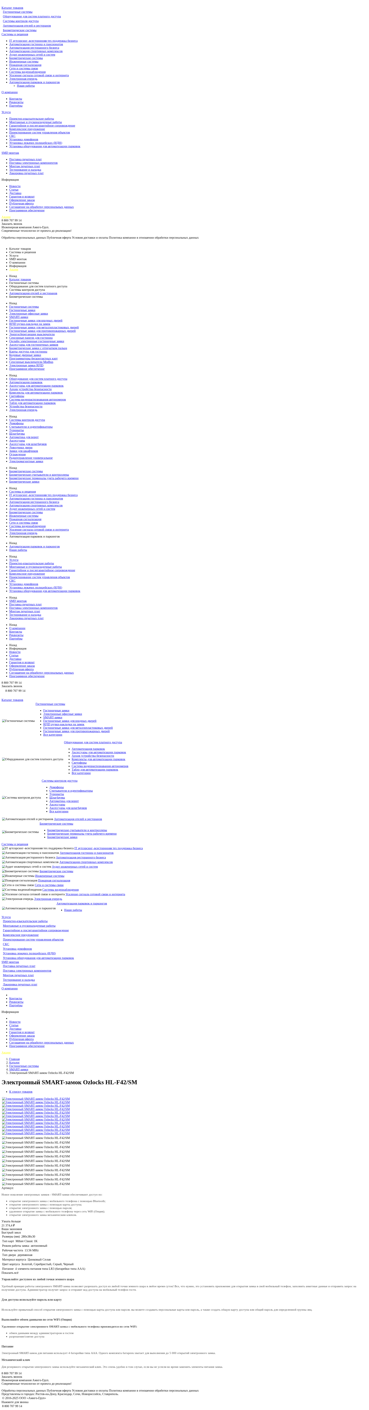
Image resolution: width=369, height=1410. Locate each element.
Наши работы (26, 85)
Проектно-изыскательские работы (31, 118)
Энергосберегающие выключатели (32, 334)
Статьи (13, 189)
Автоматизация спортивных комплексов (36, 51)
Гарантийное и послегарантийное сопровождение (42, 125)
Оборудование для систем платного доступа (32, 16)
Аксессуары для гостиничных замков (33, 344)
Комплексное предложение (27, 129)
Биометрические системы (20, 30)
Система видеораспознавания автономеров (37, 399)
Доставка (15, 193)
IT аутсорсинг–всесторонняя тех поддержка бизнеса (43, 40)
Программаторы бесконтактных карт (33, 358)
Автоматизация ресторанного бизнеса (34, 47)
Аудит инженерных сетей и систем (32, 54)
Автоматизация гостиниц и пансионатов (36, 44)
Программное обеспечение (27, 210)
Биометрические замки (24, 481)
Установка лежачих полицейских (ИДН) (35, 142)
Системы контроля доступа (21, 21)
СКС (12, 136)
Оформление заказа (22, 200)
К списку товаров (20, 1091)
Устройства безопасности (25, 406)
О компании (10, 92)
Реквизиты (16, 102)
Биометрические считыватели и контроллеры (39, 474)
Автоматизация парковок (25, 382)
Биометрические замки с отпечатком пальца (38, 348)
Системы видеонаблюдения (27, 71)
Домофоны (16, 423)
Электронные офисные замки (28, 313)
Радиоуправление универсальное (31, 457)
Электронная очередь (23, 78)
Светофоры (16, 396)
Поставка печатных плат (25, 159)
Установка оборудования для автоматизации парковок (44, 146)
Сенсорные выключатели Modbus (31, 362)
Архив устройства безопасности (30, 389)
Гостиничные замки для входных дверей (35, 320)
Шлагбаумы (17, 433)
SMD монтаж (10, 152)
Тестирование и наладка (25, 169)
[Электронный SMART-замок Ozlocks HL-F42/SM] (36, 1098)
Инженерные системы (23, 61)
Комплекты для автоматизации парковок (36, 392)
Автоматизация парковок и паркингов (34, 82)
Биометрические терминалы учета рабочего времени (44, 478)
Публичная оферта (21, 203)
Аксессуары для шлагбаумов (28, 444)
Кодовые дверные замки (25, 355)
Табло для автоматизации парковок (32, 403)
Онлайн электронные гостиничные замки (36, 341)
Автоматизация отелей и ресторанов (27, 25)
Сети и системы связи (23, 68)
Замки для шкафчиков (23, 451)
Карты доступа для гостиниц (28, 351)
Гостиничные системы (17, 11)
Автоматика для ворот (24, 437)
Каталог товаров (12, 7)
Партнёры (15, 105)
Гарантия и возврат (22, 196)
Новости (15, 186)
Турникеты (16, 430)
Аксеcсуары (17, 440)
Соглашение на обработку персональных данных (41, 207)
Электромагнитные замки (26, 461)
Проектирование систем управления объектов (39, 132)
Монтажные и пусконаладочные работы (35, 122)
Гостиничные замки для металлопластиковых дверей (44, 327)
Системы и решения (15, 34)
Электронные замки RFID (26, 365)
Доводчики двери (20, 447)
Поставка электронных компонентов (33, 162)
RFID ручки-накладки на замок (29, 324)
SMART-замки (18, 317)
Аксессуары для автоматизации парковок (36, 385)
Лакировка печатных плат (26, 173)
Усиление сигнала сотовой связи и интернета (39, 75)
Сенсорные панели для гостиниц (31, 337)
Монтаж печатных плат (24, 166)
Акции (6, 217)
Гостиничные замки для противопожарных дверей (42, 330)
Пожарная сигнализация (25, 65)
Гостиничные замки (22, 310)
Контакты (15, 98)
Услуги (6, 112)
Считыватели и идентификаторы (31, 426)
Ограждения (17, 454)
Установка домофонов (23, 139)
